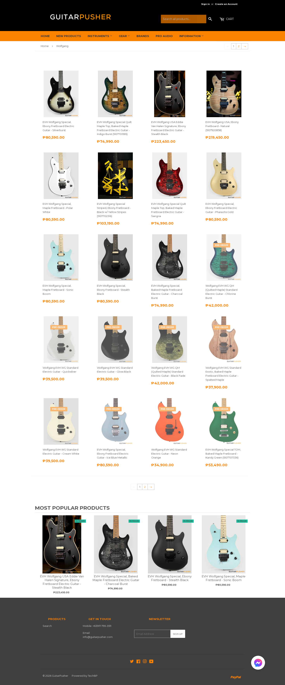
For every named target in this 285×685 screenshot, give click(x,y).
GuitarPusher (60, 675)
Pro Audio (164, 36)
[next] (246, 555)
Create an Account (226, 4)
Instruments (99, 36)
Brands (142, 36)
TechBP (93, 675)
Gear (123, 36)
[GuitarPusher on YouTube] (151, 661)
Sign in (205, 4)
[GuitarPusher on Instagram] (145, 661)
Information (190, 36)
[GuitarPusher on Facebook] (138, 661)
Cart (229, 19)
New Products (68, 36)
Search (47, 625)
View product (62, 548)
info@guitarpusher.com (98, 636)
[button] (258, 663)
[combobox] (183, 19)
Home (45, 36)
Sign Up (178, 633)
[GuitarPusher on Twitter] (132, 661)
